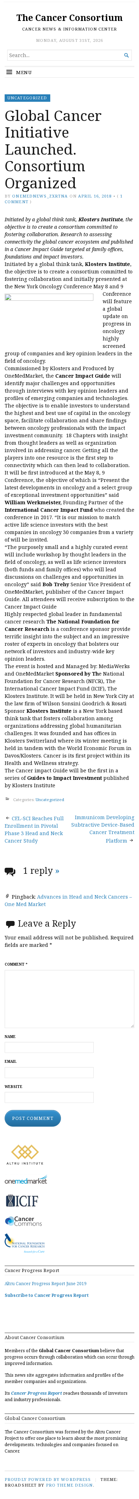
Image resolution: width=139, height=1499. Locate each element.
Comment (16, 964)
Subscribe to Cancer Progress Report (47, 1295)
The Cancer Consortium (69, 17)
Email (11, 1061)
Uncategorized (27, 97)
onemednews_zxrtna (40, 196)
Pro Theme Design (69, 1485)
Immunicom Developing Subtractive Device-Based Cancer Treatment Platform (102, 829)
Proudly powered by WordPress (48, 1479)
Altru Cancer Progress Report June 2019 (46, 1284)
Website (13, 1086)
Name (10, 1036)
